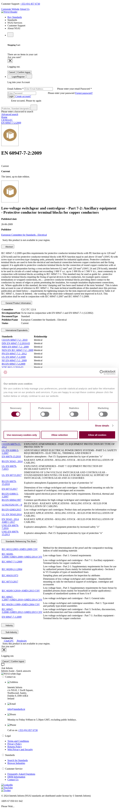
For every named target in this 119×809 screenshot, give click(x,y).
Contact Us (12, 779)
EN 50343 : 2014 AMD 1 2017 (10, 520)
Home (4, 117)
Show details (102, 425)
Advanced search (9, 114)
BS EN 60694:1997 (11, 500)
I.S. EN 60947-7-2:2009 (14, 357)
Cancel (12, 72)
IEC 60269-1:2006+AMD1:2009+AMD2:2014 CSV (22, 555)
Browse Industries (16, 763)
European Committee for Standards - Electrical (24, 234)
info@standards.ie (16, 709)
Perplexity (21, 640)
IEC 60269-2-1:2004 (12, 569)
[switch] (44, 414)
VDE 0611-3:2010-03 (12, 367)
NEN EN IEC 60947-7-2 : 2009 (17, 350)
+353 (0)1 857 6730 (30, 3)
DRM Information (16, 776)
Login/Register (18, 77)
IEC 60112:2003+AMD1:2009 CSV (20, 549)
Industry (9, 625)
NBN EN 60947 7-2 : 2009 (15, 346)
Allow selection (59, 435)
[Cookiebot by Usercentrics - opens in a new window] (101, 372)
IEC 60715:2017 (10, 581)
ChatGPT (8, 640)
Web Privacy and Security (20, 749)
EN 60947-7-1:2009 (12, 617)
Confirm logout (23, 72)
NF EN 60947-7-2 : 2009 (14, 360)
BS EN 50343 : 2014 (12, 461)
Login (11, 96)
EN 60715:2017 (10, 489)
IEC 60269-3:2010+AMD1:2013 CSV (21, 590)
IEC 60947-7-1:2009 (12, 561)
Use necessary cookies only (22, 435)
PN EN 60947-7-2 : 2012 (14, 353)
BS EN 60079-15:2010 (9, 482)
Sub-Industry (11, 632)
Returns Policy (14, 746)
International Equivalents (16, 330)
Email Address (43, 88)
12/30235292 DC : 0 (12, 504)
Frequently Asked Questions (21, 774)
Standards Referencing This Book (20, 541)
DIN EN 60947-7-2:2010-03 (16, 343)
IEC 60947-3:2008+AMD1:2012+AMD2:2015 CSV (22, 610)
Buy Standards (14, 17)
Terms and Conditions (18, 741)
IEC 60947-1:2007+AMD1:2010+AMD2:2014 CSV (22, 598)
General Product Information (18, 303)
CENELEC (7, 120)
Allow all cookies (97, 435)
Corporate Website (10, 9)
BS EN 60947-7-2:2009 (13, 364)
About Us (24, 9)
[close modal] (10, 61)
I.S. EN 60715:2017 (12, 475)
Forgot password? (84, 93)
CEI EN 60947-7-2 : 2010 (14, 340)
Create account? (23, 96)
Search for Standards (17, 760)
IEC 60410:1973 (10, 575)
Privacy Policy (14, 744)
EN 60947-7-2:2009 (11, 122)
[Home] (9, 12)
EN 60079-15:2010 (11, 456)
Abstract (9, 247)
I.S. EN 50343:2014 (12, 514)
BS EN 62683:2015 (11, 509)
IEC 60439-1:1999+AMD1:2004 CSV (21, 604)
